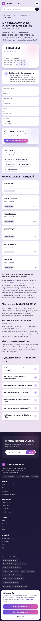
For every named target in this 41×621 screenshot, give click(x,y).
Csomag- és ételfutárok (10, 582)
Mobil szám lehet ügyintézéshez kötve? (18, 385)
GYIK (3, 530)
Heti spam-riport (6, 527)
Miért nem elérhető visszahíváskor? (16, 392)
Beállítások (20, 616)
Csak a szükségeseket (20, 612)
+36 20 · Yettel (6, 506)
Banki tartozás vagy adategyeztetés (14, 564)
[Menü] (37, 3)
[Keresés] (37, 9)
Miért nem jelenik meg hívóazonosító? (17, 408)
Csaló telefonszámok (27, 571)
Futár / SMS (11, 164)
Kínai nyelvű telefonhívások (12, 575)
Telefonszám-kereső (8, 485)
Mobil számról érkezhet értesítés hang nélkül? (17, 416)
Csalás (10, 159)
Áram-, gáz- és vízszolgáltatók (13, 578)
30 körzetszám (23, 15)
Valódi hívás (25, 164)
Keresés (30, 452)
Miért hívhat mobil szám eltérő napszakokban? (14, 377)
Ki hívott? (14, 15)
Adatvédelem (5, 541)
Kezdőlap (7, 15)
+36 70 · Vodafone (7, 512)
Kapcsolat (5, 548)
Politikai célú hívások (10, 571)
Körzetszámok (6, 491)
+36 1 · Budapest (6, 502)
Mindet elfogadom (21, 606)
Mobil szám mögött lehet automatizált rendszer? (17, 369)
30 (13, 283)
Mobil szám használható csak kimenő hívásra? (17, 400)
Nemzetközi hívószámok (9, 494)
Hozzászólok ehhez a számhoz (16, 140)
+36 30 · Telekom (7, 509)
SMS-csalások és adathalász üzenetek (15, 586)
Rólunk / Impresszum (8, 538)
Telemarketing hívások (10, 560)
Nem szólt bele (12, 169)
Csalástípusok (6, 524)
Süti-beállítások (28, 599)
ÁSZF (3, 545)
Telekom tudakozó (10, 51)
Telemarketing (22, 159)
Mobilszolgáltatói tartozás (11, 567)
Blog (3, 520)
